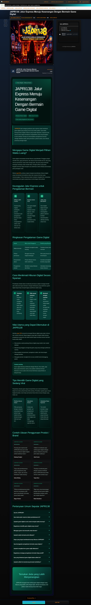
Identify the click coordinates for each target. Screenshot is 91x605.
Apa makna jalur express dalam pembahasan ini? (27, 517)
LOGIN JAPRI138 (18, 8)
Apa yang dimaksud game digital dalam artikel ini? (27, 557)
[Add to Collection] (5, 25)
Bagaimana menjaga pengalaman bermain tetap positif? (29, 553)
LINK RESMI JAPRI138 (15, 17)
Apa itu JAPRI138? (19, 512)
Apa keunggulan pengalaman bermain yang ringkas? (28, 544)
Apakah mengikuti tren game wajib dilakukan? (26, 548)
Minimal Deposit (70, 34)
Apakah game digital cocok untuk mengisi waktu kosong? (29, 521)
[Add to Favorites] (5, 21)
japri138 (18, 173)
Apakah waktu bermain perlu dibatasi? (24, 535)
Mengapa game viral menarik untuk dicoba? (25, 530)
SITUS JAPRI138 (53, 17)
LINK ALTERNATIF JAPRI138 (42, 8)
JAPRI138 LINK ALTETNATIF (29, 8)
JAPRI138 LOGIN (10, 8)
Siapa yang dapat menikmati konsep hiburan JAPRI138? (29, 539)
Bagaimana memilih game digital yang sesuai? (26, 526)
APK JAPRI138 (52, 8)
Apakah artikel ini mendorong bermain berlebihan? (27, 562)
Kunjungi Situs (31, 598)
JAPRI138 (3, 8)
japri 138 (19, 333)
